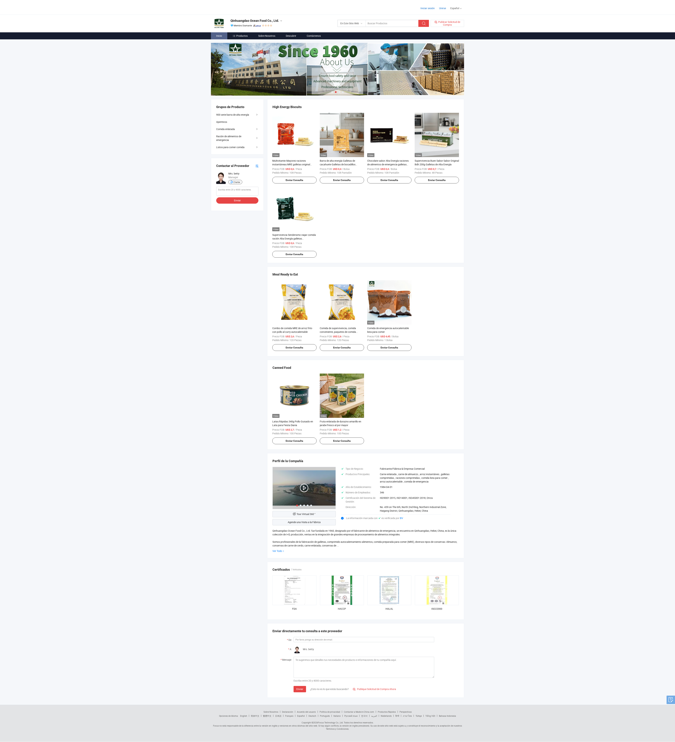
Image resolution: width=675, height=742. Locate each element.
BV (401, 518)
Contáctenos (314, 35)
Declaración (287, 711)
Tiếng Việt (430, 715)
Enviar (299, 689)
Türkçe (419, 715)
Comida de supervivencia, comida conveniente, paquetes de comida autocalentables (338, 331)
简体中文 (255, 715)
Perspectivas (406, 711)
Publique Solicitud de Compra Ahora (374, 689)
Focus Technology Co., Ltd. (330, 722)
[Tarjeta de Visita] (257, 165)
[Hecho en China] (233, 7)
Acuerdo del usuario (306, 711)
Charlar (236, 182)
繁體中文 (267, 715)
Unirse (442, 8)
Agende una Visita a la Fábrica (304, 522)
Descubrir (291, 35)
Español (301, 715)
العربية (374, 715)
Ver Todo (277, 551)
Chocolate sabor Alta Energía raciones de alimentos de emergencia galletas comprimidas (388, 164)
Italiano (337, 715)
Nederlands (386, 715)
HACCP (342, 608)
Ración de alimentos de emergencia (228, 138)
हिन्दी (397, 715)
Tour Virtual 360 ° (306, 514)
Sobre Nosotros (266, 35)
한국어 (364, 715)
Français (289, 715)
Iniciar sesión (427, 8)
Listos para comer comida (230, 147)
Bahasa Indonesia (447, 715)
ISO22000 (436, 608)
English (243, 715)
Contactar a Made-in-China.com (359, 711)
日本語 (278, 715)
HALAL (389, 608)
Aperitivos (221, 122)
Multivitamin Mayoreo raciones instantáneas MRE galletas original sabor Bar (291, 164)
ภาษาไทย (407, 715)
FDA (294, 608)
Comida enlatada (225, 129)
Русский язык (351, 715)
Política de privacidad (330, 711)
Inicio (219, 35)
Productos (242, 35)
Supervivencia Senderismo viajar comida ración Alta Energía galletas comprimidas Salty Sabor (294, 238)
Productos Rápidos (387, 711)
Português (325, 715)
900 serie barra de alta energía (232, 114)
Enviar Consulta (294, 180)
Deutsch (312, 715)
